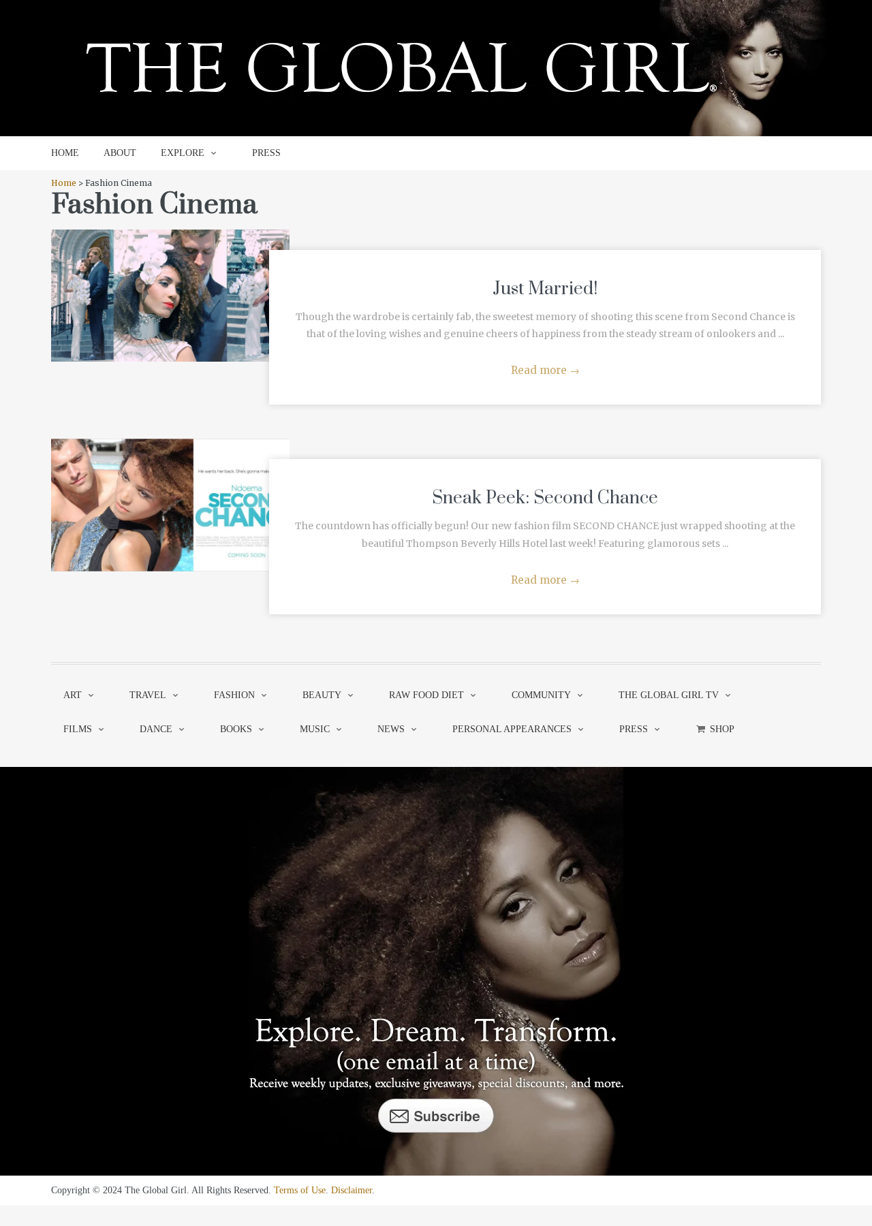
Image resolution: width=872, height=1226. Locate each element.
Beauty (321, 695)
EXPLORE (182, 153)
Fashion (234, 695)
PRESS (266, 153)
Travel (147, 695)
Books (236, 729)
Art (72, 695)
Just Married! (545, 289)
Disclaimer (351, 1190)
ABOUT (120, 153)
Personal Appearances (512, 729)
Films (77, 729)
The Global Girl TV (669, 695)
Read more (545, 370)
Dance (156, 729)
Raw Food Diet (426, 695)
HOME (65, 153)
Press (633, 729)
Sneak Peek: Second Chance (545, 498)
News (391, 729)
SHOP (722, 729)
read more (171, 282)
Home (63, 183)
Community (541, 695)
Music (315, 729)
